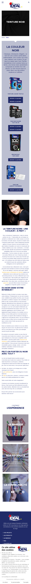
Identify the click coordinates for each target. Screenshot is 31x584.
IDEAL (3, 37)
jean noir (6, 283)
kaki (4, 375)
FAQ (5, 541)
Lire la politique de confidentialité (9, 576)
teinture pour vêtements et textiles (12, 272)
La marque (7, 538)
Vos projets (8, 532)
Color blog (8, 543)
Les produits (8, 535)
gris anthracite (7, 372)
